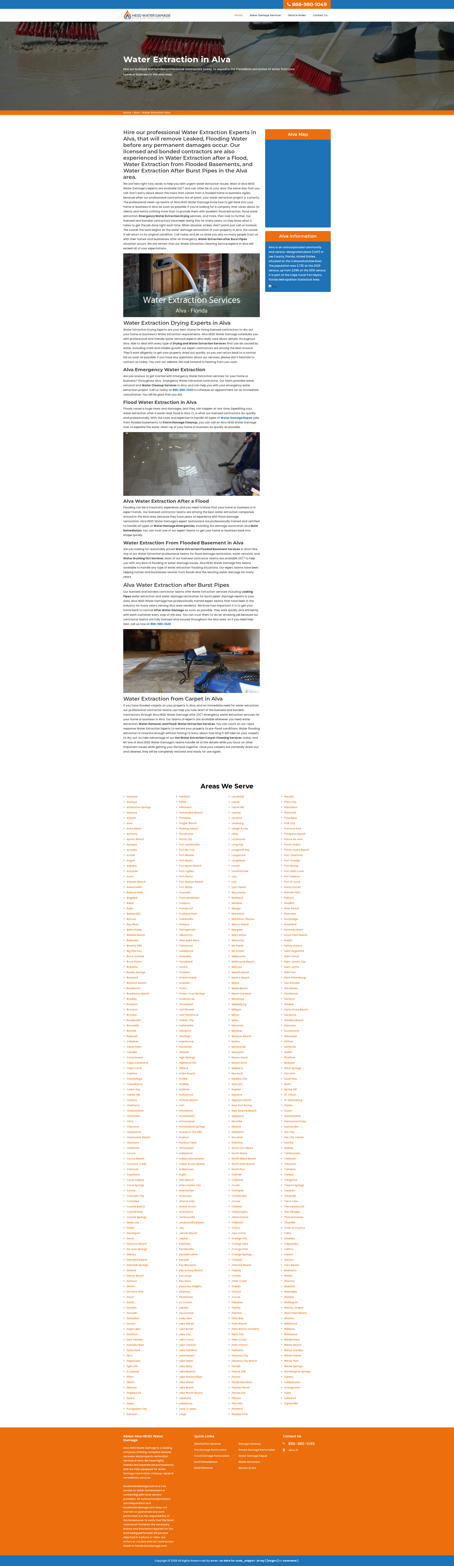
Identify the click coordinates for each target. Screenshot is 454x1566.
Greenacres (187, 999)
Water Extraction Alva (156, 112)
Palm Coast (239, 1339)
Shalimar (289, 1057)
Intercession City (190, 1185)
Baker (130, 903)
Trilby (287, 1233)
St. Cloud (290, 1094)
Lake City (185, 1334)
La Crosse (185, 1302)
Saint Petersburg (295, 977)
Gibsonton (186, 935)
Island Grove (187, 1206)
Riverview (290, 913)
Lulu (234, 876)
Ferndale (184, 818)
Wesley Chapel (293, 1307)
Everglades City (137, 1409)
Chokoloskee (135, 1110)
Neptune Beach (241, 1100)
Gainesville (186, 919)
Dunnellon (133, 1318)
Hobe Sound (187, 1073)
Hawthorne (186, 1041)
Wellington (291, 1302)
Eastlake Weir (135, 1345)
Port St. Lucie (292, 882)
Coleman (133, 1169)
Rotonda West (293, 929)
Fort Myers (186, 860)
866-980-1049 (309, 4)
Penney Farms (241, 1387)
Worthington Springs (297, 1371)
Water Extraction (249, 1462)
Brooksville (134, 1020)
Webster (289, 1286)
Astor (130, 876)
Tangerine (290, 1180)
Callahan (133, 1041)
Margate (237, 929)
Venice (288, 1254)
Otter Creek (239, 1281)
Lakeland (185, 1398)
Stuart (288, 1110)
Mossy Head (239, 1057)
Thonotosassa (293, 1217)
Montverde (239, 1047)
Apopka (132, 844)
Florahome (186, 834)
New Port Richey (242, 1105)
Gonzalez (185, 956)
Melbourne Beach (243, 961)
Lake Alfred (186, 1323)
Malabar (237, 903)
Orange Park (240, 1249)
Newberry (238, 1116)
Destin (131, 1286)
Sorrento (289, 1073)
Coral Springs (135, 1185)
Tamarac (290, 1164)
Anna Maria (134, 828)
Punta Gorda (292, 887)
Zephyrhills (291, 1403)
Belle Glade (134, 929)
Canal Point (134, 1047)
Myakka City (239, 1078)
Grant (183, 988)
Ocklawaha (239, 1196)
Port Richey (291, 866)
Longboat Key (241, 850)
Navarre (237, 1094)
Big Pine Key (134, 951)
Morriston (238, 1052)
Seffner (289, 1041)
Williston (289, 1329)
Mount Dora (239, 1063)
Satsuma (290, 1025)
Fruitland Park (188, 913)
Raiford (289, 897)
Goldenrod (186, 951)
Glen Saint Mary (189, 940)
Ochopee (238, 1190)
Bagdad (132, 897)
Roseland (290, 924)
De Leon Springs (137, 1249)
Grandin (184, 983)
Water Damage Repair (237, 418)
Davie (130, 1238)
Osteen (236, 1275)
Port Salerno (292, 876)
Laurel (235, 802)
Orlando (237, 1259)
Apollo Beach (135, 839)
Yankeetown (292, 1382)
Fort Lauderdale (189, 844)
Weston (289, 1318)
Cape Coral (134, 1068)
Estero (131, 1398)
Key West (185, 1281)
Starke (288, 1105)
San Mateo (291, 988)
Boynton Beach (136, 983)
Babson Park (135, 892)
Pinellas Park (240, 1414)
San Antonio (292, 983)
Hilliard (183, 1068)
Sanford (289, 999)
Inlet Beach (186, 1180)
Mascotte (238, 940)
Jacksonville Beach (191, 1222)
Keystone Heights (190, 1286)
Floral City (185, 839)
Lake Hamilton (188, 1350)
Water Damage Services (265, 15)
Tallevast (290, 1158)
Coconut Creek (136, 1164)
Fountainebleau (189, 897)
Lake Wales (186, 1382)
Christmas (133, 1116)
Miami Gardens (241, 993)
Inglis (182, 1174)
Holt (181, 1105)
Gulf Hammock (189, 1015)
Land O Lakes (187, 1409)
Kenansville (186, 1249)
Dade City (133, 1222)
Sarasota (290, 1015)
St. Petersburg (293, 1100)
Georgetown (187, 929)
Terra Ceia (291, 1201)
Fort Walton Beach (191, 882)
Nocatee (237, 1137)
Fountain (184, 892)
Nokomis (237, 1142)
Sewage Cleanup (250, 1444)
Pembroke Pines (242, 1382)
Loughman (238, 860)
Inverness (185, 1196)
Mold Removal (203, 1468)
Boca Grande (135, 956)
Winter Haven (292, 1355)
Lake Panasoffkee (190, 1377)
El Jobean (133, 1371)
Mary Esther (239, 935)
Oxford (236, 1291)
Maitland (237, 897)
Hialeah (184, 1052)
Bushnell (132, 1036)
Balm (130, 908)
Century (132, 1100)
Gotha (183, 967)
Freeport (184, 903)
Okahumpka (240, 1212)
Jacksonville (187, 1217)
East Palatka (135, 1339)
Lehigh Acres (240, 828)
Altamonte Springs (139, 807)
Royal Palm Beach (295, 935)
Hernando (185, 1047)
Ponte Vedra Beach (296, 850)
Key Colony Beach (191, 1270)
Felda (182, 802)
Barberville (133, 913)
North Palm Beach (243, 1164)
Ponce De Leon (293, 839)
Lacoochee (186, 1313)
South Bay (290, 1078)
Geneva (184, 924)
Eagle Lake (133, 1329)
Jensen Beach (188, 1233)
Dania (130, 1228)
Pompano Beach (295, 834)
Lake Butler (186, 1329)
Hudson (184, 1137)
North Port (238, 1169)
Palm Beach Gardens (245, 1329)
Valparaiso (291, 1244)
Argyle (131, 860)
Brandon (132, 1004)
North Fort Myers (242, 1148)
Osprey (236, 1270)
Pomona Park (292, 828)
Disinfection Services (207, 1444)
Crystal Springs (136, 1217)
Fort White (185, 887)
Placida (289, 796)
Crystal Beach (136, 1206)
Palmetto (237, 1350)
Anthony (132, 834)
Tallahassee (292, 1153)
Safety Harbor (293, 945)
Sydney (288, 1148)
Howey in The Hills (190, 1132)
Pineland (237, 1409)
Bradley (132, 999)
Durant (131, 1323)
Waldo (288, 1275)
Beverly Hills (134, 945)
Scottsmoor (292, 1031)
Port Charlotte (293, 855)
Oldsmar (237, 1222)
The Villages (292, 1212)
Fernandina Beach (191, 812)
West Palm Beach (295, 1313)
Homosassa (187, 1121)
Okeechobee (240, 1217)
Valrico (288, 1249)
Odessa (237, 1206)
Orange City (239, 1238)
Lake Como (186, 1339)
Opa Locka (239, 1233)
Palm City (238, 1334)
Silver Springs (292, 1068)
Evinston (132, 1414)
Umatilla (289, 1238)
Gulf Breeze (186, 1009)
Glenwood (186, 945)
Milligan (236, 1009)
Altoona (132, 812)
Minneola (237, 1025)
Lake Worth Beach (191, 1393)
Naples (236, 1089)
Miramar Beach (241, 1036)
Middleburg (239, 1004)
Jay (181, 1228)
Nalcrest (237, 1084)
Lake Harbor (187, 1355)
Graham (184, 972)
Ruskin (288, 940)
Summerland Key (295, 1121)
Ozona (236, 1297)
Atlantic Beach (136, 882)
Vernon (289, 1259)
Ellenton (132, 1387)
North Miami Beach (244, 1158)
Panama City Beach (244, 1361)
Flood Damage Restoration (211, 1456)
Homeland (186, 1110)
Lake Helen (186, 1361)
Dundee (132, 1307)
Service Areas (297, 15)
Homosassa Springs (192, 1126)
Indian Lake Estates (191, 1158)
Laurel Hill (238, 807)
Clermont (133, 1142)
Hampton (185, 1031)
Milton (235, 1015)
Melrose (237, 967)
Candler (132, 1052)
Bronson (132, 1009)
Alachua (132, 796)
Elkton (130, 1382)
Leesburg (237, 823)
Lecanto (237, 818)
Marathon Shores (243, 919)
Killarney (184, 1291)
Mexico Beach (240, 977)
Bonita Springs (136, 972)
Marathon (238, 913)
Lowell (236, 866)
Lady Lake (185, 1318)
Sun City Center (294, 1137)
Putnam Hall (292, 892)
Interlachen (186, 1190)
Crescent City (135, 1196)
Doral (130, 1297)
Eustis (130, 1403)
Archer (131, 855)
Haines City (186, 1020)
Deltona (132, 1281)
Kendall (184, 1259)
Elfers (130, 1377)
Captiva (132, 1073)
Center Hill (133, 1094)
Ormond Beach (241, 1265)
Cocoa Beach (135, 1158)
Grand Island (187, 977)
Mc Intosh (238, 951)
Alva (136, 112)
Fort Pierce (186, 876)
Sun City (289, 1132)
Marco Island (240, 924)
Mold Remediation (206, 1462)
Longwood (238, 855)
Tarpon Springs (294, 1185)
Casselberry (134, 1084)
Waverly (289, 1281)
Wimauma (290, 1334)
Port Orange (292, 860)
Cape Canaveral (137, 1063)
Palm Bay (237, 1318)
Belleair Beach (136, 935)
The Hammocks (294, 1206)
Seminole (290, 1047)
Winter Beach (292, 1345)
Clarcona (133, 1126)
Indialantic (186, 1153)
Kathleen (185, 1244)
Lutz (234, 882)
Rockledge (291, 919)
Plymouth (290, 812)
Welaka (289, 1297)
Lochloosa (238, 839)
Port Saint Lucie (294, 871)
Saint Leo (290, 972)
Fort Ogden (186, 871)
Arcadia (132, 850)
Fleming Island (188, 828)
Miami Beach (240, 988)
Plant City (290, 802)
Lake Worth (186, 1387)
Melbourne (238, 956)
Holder (183, 1078)
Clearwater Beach (138, 1137)
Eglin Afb (132, 1366)
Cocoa (131, 1153)
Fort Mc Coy (187, 850)
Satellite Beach (293, 1020)
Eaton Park (133, 1350)
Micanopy (238, 999)
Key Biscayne (187, 1265)
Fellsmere (185, 807)
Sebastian (290, 1036)
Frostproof (186, 908)
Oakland (237, 1180)
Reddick (289, 903)
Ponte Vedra (292, 844)
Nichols (236, 1126)
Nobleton (238, 1132)
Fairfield (184, 796)
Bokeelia (132, 967)
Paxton (236, 1377)
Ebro (129, 1355)
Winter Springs (293, 1366)
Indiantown (186, 1169)
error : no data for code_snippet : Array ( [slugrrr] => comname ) (255, 1560)
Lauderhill (238, 796)
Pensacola (238, 1393)
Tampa (289, 1174)
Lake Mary (185, 1366)
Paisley (236, 1307)
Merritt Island (240, 972)
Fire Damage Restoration (210, 1450)
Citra (130, 1121)
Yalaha (288, 1377)
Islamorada (186, 1201)
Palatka (237, 1313)
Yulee (287, 1393)
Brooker (132, 1015)
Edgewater (134, 1361)
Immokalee (186, 1148)
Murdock (237, 1073)
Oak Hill (236, 1174)
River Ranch (291, 908)
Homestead (186, 1116)
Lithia (235, 834)
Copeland (133, 1174)
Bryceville (133, 1025)
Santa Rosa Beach (296, 1009)
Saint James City (295, 961)
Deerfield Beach (137, 1259)
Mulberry (237, 1068)
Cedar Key (133, 1089)
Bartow (131, 919)
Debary (131, 1254)
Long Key (237, 844)
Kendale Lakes (188, 1254)
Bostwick (132, 977)
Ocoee (236, 1201)
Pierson (236, 1398)
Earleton (132, 1334)
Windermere (292, 1339)
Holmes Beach (188, 1100)
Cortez (131, 1190)
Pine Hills (237, 1403)
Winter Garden (293, 1350)
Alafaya (132, 802)
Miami (235, 983)
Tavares (289, 1190)
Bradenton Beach (138, 993)
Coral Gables (135, 1180)
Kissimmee (186, 1297)
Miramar (237, 1031)
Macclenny (239, 892)
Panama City (240, 1355)
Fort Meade (186, 855)
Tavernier (290, 1196)
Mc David (237, 945)
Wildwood (290, 1323)
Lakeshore (185, 1403)
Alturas (131, 818)
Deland (131, 1270)
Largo (183, 1414)
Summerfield (292, 1116)
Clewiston (133, 1148)
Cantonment (135, 1057)
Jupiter (183, 1238)
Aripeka (132, 866)
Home (238, 15)
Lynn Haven (239, 887)
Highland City (187, 1063)
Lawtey (236, 812)
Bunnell (131, 1031)
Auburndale (134, 887)
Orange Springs (242, 1254)
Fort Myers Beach (190, 866)
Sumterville (291, 1126)
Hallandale (186, 1025)
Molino (236, 1041)
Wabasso (290, 1270)
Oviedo (236, 1286)
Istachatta (186, 1212)
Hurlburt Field (187, 1142)
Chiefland (133, 1105)
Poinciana (290, 818)
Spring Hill (290, 1089)
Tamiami (289, 1169)
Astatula (132, 871)
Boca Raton (134, 961)
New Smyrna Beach (244, 1110)
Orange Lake (240, 1244)
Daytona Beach (137, 1244)
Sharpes (289, 1063)
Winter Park (291, 1361)
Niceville (237, 1121)
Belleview (133, 940)
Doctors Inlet (135, 1291)
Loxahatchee (240, 871)
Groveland (186, 1004)
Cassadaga (134, 1078)
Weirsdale (290, 1291)
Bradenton (133, 988)
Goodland (185, 961)
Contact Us (320, 15)
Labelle (183, 1307)
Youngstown (292, 1387)
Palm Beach (239, 1323)
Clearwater (134, 1132)
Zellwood (290, 1398)
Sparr (287, 1084)
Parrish (236, 1366)
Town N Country (294, 1228)
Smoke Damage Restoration (257, 1450)
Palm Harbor (240, 1345)
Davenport (133, 1233)
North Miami (239, 1153)
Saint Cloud (291, 956)
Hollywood (186, 1094)
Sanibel (289, 1004)
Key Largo (185, 1275)
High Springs (187, 1057)
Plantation (290, 807)
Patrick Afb (239, 1371)
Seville (288, 1052)
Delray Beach (135, 1275)
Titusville (289, 1222)
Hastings (184, 1036)
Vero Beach (291, 1265)
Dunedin (132, 1313)
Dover (130, 1302)
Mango (236, 908)
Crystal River (135, 1212)
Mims (235, 1020)
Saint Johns (291, 967)
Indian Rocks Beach (191, 1164)
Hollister (184, 1089)
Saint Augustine (294, 951)
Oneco (236, 1228)
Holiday (184, 1084)
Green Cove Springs (192, 993)
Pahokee (237, 1302)
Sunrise (288, 1142)
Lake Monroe (187, 1371)
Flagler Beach (188, 823)
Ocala (236, 1185)
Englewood (134, 1393)
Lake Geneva (187, 1345)
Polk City (289, 823)
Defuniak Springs (137, 1265)
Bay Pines (133, 924)
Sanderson (291, 993)
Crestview (133, 1201)
